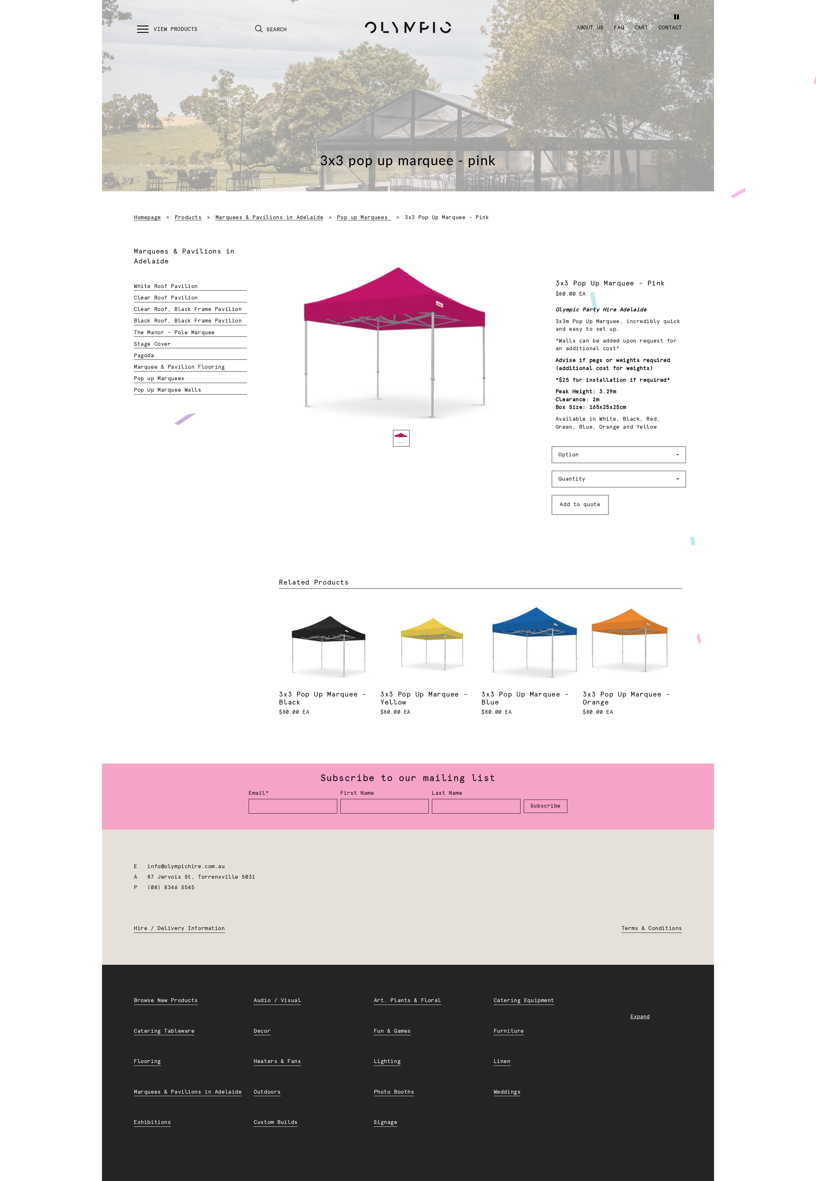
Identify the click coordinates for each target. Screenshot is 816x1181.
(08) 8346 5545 (170, 887)
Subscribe (545, 805)
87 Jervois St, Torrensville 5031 (201, 877)
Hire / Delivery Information (179, 928)
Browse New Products (166, 1000)
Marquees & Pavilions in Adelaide (269, 217)
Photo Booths (394, 1092)
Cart (641, 27)
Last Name (447, 793)
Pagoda (144, 355)
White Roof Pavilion (166, 286)
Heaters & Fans (277, 1061)
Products (188, 217)
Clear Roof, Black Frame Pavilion (188, 309)
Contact (670, 27)
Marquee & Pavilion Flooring (179, 367)
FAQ (619, 27)
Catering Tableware (164, 1031)
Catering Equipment (524, 1000)
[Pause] (676, 17)
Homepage (147, 217)
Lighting (387, 1061)
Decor (262, 1031)
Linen (502, 1061)
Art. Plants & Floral (407, 1000)
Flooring (147, 1061)
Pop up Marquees (364, 217)
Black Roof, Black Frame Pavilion (188, 320)
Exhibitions (152, 1122)
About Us (590, 27)
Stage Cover (152, 344)
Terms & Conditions (652, 928)
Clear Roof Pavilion (166, 297)
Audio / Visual (277, 1000)
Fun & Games (392, 1031)
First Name (357, 793)
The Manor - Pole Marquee (174, 332)
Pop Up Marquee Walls (167, 390)
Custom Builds (275, 1122)
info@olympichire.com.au (186, 866)
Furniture (509, 1031)
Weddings (507, 1092)
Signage (385, 1122)
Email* (259, 793)
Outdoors (267, 1092)
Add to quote (580, 504)
